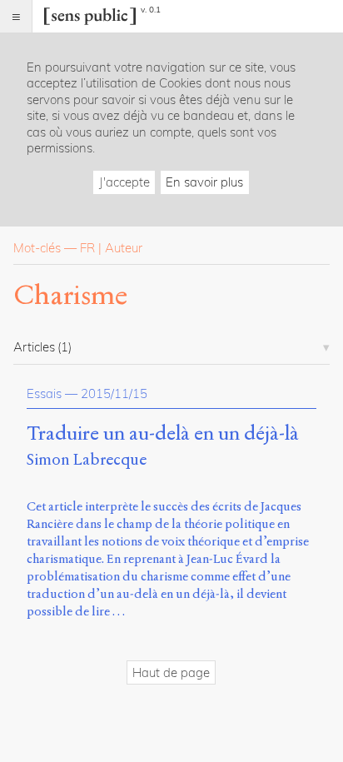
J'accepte (124, 182)
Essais (44, 393)
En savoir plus (204, 182)
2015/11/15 (114, 393)
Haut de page (171, 672)
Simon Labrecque (87, 459)
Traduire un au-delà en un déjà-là (163, 434)
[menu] (16, 16)
